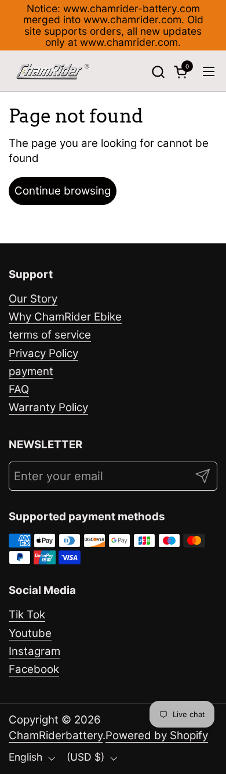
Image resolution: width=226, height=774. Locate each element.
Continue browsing (62, 190)
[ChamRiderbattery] (53, 71)
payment (31, 371)
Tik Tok (27, 614)
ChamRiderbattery (56, 735)
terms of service (50, 334)
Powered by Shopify (156, 735)
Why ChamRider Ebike (65, 316)
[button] (158, 71)
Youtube (30, 633)
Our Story (33, 298)
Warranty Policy (48, 407)
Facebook (34, 669)
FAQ (19, 389)
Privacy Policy (43, 353)
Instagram (34, 651)
